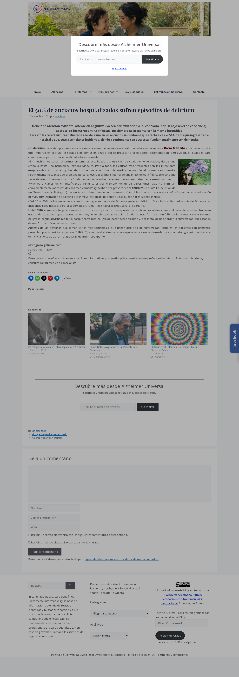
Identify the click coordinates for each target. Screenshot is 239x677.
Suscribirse (152, 59)
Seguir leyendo (119, 68)
